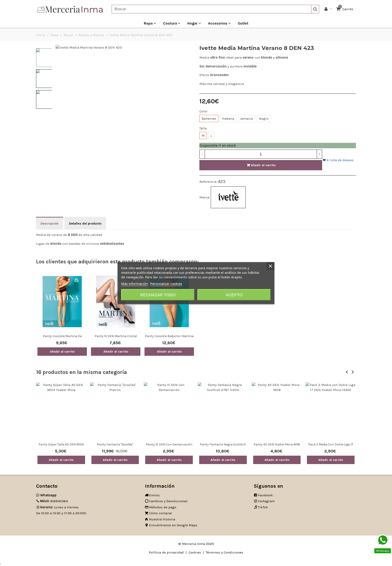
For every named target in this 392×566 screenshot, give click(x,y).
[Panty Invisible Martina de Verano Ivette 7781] (62, 301)
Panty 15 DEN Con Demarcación (169, 444)
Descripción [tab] (50, 223)
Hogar (192, 23)
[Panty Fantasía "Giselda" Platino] (115, 411)
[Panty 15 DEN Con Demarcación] (169, 411)
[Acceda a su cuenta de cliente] (328, 9)
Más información (134, 283)
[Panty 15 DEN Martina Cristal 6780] (116, 301)
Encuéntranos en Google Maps (173, 525)
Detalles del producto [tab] (85, 223)
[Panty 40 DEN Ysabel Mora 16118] (277, 411)
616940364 (54, 501)
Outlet (243, 23)
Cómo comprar (160, 513)
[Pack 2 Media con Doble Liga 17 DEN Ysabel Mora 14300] (331, 411)
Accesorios (217, 23)
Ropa (148, 23)
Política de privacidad (166, 552)
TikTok (263, 507)
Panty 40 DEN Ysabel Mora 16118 (277, 444)
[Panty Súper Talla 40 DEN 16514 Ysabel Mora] (61, 411)
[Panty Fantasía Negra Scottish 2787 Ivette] (223, 411)
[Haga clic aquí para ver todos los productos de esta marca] (228, 197)
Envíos (154, 495)
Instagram (266, 501)
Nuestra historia (162, 519)
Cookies (195, 552)
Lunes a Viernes (59, 507)
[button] (347, 372)
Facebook (265, 495)
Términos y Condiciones (224, 552)
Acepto (234, 294)
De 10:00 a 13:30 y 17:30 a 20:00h (61, 513)
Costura (170, 23)
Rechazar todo (158, 294)
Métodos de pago (162, 507)
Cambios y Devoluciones (168, 501)
